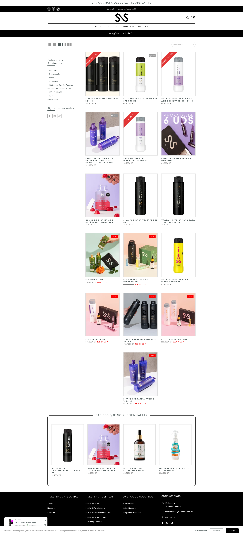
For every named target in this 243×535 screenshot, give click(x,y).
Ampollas (53, 70)
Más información (201, 531)
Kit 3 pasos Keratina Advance (61, 85)
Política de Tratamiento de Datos (98, 513)
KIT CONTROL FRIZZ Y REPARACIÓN (135, 281)
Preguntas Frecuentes (132, 513)
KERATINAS (54, 81)
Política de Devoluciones (95, 508)
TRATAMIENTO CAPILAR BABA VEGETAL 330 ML (178, 221)
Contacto (51, 513)
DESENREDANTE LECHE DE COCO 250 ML (174, 469)
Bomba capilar (54, 74)
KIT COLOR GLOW (95, 339)
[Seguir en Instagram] (53, 9)
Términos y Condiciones (94, 522)
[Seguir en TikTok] (58, 9)
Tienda (50, 503)
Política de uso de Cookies (95, 517)
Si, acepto (232, 531)
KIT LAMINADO (56, 92)
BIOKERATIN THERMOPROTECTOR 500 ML (66, 470)
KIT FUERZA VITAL (95, 280)
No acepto (216, 531)
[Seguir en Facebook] (49, 9)
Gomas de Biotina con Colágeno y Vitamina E (99, 221)
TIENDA (98, 27)
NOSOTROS (143, 27)
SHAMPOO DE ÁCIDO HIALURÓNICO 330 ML (135, 159)
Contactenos (128, 503)
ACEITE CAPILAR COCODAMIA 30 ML (134, 469)
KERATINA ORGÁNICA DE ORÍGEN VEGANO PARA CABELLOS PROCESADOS (99, 160)
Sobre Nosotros (129, 508)
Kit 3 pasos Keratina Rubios (60, 88)
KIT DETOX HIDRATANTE (175, 339)
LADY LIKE (53, 99)
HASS (51, 77)
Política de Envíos (92, 503)
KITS (109, 27)
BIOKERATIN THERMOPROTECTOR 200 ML (29, 523)
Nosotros (51, 508)
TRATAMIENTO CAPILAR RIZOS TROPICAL (174, 281)
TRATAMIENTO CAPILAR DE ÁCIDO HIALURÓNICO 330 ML (177, 100)
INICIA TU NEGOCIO (125, 27)
